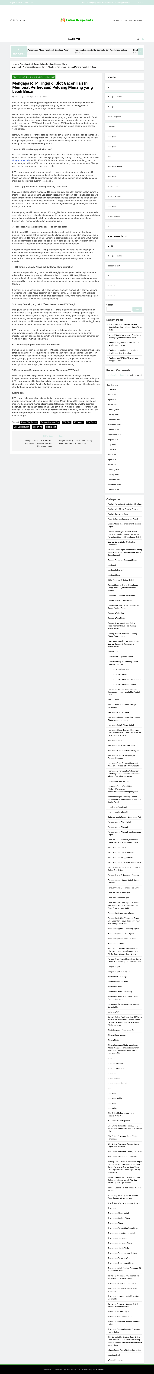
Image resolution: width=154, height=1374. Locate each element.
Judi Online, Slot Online (117, 674)
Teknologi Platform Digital (118, 1312)
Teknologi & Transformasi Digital (121, 1263)
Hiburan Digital (114, 652)
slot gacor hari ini (20, 160)
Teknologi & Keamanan (117, 1238)
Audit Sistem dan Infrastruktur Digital (123, 519)
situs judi (111, 1058)
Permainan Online (115, 987)
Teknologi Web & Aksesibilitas (120, 1317)
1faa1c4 (17, 96)
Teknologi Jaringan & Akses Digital (122, 1283)
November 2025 (114, 425)
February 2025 (113, 470)
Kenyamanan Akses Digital (118, 781)
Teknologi (112, 1208)
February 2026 (113, 410)
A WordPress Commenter (118, 375)
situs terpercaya (114, 196)
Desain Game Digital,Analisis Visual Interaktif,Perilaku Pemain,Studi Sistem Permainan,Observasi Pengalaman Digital (124, 534)
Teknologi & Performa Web (118, 1258)
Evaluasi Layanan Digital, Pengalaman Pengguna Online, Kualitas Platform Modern (123, 588)
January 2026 (113, 415)
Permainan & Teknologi (117, 977)
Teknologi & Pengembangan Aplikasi (122, 1253)
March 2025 (112, 465)
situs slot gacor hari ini (117, 236)
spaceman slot (114, 266)
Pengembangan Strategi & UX (119, 972)
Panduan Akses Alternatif (118, 827)
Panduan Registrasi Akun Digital (121, 933)
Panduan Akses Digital (117, 847)
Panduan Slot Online (116, 943)
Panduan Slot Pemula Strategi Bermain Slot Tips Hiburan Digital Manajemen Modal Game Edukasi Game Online (123, 951)
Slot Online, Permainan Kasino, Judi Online (125, 1152)
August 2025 (113, 440)
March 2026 (112, 405)
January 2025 (113, 475)
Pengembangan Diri (116, 967)
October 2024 (113, 490)
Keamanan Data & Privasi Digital (121, 725)
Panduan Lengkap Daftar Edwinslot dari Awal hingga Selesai (75, 50)
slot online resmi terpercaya (119, 1121)
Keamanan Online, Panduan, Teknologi (123, 745)
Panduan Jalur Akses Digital (119, 893)
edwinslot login (114, 575)
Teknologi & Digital (115, 1223)
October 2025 (113, 430)
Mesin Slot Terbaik (29, 422)
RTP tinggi (78, 422)
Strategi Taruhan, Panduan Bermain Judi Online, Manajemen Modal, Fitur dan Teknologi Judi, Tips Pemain (124, 1180)
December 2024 (114, 480)
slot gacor (112, 107)
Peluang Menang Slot (50, 422)
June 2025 (112, 450)
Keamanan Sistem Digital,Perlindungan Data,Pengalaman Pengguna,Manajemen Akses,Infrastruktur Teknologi (124, 773)
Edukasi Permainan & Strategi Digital (122, 560)
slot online (37, 427)
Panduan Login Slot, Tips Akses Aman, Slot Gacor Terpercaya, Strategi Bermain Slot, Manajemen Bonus (124, 921)
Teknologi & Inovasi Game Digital (121, 1233)
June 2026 (112, 390)
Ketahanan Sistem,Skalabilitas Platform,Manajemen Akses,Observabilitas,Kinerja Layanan (123, 789)
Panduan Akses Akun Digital (119, 822)
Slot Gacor (91, 422)
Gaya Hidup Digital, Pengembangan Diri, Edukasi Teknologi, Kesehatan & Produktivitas (124, 644)
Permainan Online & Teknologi (120, 992)
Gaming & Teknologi (116, 613)
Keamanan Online (115, 740)
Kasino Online (113, 700)
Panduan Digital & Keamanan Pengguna (123, 875)
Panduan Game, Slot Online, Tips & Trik (123, 888)
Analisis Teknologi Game (118, 514)
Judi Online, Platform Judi (118, 669)
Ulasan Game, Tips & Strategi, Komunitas (124, 1350)
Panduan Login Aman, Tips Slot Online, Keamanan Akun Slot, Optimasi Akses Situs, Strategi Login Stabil (123, 905)
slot (109, 87)
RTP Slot (66, 422)
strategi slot (51, 427)
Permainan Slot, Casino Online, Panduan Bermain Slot (34, 77)
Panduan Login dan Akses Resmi (121, 913)
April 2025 (112, 460)
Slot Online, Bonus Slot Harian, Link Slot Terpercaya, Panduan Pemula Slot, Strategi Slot (125, 1128)
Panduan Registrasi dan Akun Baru (121, 939)
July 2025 (112, 445)
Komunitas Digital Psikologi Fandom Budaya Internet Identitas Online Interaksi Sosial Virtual (124, 799)
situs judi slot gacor (116, 1063)
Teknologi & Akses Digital (118, 1213)
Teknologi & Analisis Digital (119, 1218)
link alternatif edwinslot (117, 807)
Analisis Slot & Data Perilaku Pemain (123, 509)
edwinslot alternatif (116, 570)
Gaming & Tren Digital (116, 618)
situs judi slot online (116, 1068)
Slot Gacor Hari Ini (21, 427)
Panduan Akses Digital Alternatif (121, 852)
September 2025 (114, 435)
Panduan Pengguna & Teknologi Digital (123, 929)
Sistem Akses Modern (117, 1035)
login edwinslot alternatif (118, 812)
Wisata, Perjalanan (115, 1360)
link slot (111, 127)
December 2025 (114, 420)
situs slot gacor (114, 117)
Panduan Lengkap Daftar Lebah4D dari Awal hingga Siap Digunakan (103, 3)
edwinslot (112, 565)
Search (109, 304)
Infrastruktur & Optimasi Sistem (120, 657)
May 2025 (112, 455)
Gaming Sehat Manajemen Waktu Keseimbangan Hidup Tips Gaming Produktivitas (122, 626)
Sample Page (74, 39)
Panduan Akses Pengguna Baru (120, 857)
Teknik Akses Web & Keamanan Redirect (124, 1203)
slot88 (110, 246)
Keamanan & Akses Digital (118, 712)
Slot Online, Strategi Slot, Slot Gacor (122, 1157)
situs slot (112, 286)
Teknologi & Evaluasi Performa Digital (123, 1228)
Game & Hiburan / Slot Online (120, 600)
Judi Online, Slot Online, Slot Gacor (122, 684)
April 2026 (112, 400)
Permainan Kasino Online (118, 982)
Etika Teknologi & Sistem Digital (121, 580)
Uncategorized (114, 1355)
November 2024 (114, 485)
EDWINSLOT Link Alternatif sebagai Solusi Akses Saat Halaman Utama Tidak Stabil (125, 327)
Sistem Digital (113, 1040)
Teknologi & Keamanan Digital (120, 1243)
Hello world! (137, 375)
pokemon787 (113, 1012)
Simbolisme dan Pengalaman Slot (121, 1030)
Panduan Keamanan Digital (118, 898)
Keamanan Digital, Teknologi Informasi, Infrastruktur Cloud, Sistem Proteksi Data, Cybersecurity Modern (124, 733)
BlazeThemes (98, 1369)
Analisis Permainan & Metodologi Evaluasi (125, 504)
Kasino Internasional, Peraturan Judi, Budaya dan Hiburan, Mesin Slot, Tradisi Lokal (124, 692)
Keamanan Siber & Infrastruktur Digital (123, 750)
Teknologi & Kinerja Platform (119, 1248)
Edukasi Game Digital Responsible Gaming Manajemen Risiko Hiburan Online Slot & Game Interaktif (125, 552)
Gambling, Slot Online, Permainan (121, 595)
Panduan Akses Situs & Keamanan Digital (124, 862)
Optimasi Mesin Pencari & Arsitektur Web (124, 817)
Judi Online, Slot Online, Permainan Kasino (125, 679)
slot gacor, (112, 1103)
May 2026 (112, 395)
